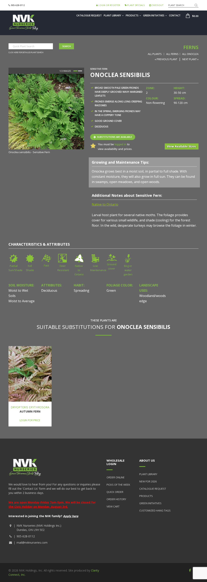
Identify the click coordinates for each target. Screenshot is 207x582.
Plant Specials (136, 5)
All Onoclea (190, 54)
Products (132, 15)
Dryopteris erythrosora (30, 407)
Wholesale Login (116, 462)
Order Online (116, 477)
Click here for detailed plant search (25, 52)
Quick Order (115, 492)
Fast (46, 265)
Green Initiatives (153, 15)
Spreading (81, 290)
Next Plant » (190, 59)
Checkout (157, 5)
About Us (147, 460)
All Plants (155, 54)
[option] (46, 114)
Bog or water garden (128, 270)
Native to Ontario (79, 270)
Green (111, 290)
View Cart (113, 506)
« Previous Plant (166, 59)
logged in (120, 144)
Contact (175, 15)
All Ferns (172, 54)
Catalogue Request (89, 15)
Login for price (30, 420)
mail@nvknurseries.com (32, 542)
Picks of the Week (118, 484)
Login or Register (109, 5)
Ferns (191, 47)
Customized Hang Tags (155, 510)
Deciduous (49, 290)
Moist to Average (21, 301)
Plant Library (112, 15)
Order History (116, 499)
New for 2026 (148, 481)
